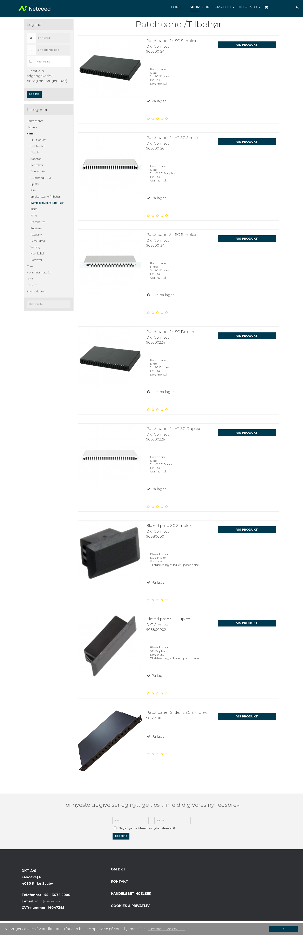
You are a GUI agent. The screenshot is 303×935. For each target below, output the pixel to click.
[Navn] (130, 820)
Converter (36, 259)
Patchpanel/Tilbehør (47, 203)
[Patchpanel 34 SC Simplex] (110, 262)
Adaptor (36, 158)
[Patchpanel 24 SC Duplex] (110, 359)
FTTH (34, 215)
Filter (33, 190)
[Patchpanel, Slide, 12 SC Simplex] (110, 739)
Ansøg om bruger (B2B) (47, 81)
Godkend (121, 836)
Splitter (35, 184)
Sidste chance (35, 120)
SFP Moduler (38, 139)
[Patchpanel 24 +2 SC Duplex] (110, 456)
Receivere (36, 228)
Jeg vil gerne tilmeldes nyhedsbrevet (148, 827)
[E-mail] (172, 820)
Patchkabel (38, 146)
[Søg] (294, 6)
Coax (30, 266)
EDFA (34, 209)
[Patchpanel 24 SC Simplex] (110, 68)
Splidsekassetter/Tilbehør (45, 196)
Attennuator (38, 171)
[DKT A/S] (34, 8)
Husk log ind (43, 61)
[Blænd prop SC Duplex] (110, 646)
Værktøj (35, 247)
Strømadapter (36, 291)
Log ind (34, 94)
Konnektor (37, 165)
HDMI (30, 278)
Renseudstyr (38, 241)
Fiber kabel (37, 253)
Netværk (32, 127)
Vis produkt (247, 45)
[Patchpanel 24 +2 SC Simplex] (110, 165)
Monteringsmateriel (38, 272)
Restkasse (32, 285)
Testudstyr (37, 234)
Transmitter (38, 222)
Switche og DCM (41, 177)
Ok (283, 928)
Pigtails (35, 152)
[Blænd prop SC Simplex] (110, 552)
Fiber (31, 133)
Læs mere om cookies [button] (166, 929)
